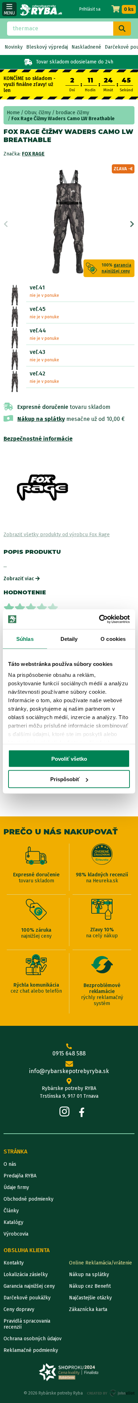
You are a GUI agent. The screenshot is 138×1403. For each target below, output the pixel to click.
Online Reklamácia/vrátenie (100, 1263)
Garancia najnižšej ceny (29, 1286)
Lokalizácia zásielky (26, 1275)
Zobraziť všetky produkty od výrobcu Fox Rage (57, 535)
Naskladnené (86, 47)
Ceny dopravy (19, 1309)
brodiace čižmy (72, 113)
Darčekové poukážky (27, 1298)
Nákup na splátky (41, 419)
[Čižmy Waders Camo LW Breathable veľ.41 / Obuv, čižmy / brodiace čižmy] (15, 295)
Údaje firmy (16, 1187)
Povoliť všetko (69, 758)
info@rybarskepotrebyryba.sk (69, 1071)
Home (13, 113)
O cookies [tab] (113, 639)
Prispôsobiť (65, 779)
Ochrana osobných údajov (33, 1339)
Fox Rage (33, 154)
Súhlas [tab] (25, 639)
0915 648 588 (69, 1053)
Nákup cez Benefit (90, 1286)
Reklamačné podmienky (31, 1350)
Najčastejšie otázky (90, 1298)
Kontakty (14, 1263)
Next (132, 224)
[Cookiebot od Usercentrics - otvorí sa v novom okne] (99, 619)
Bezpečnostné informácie (38, 438)
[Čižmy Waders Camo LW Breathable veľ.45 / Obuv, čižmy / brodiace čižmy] (15, 317)
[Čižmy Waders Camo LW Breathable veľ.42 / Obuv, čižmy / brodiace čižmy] (15, 381)
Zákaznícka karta (88, 1309)
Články (11, 1211)
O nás (10, 1164)
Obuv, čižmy (37, 113)
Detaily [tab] (69, 639)
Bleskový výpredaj (47, 47)
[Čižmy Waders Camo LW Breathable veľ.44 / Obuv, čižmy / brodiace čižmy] (15, 338)
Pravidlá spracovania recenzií (27, 1324)
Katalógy (13, 1222)
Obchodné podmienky (28, 1199)
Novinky (14, 47)
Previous (6, 224)
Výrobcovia (16, 1234)
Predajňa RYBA (20, 1176)
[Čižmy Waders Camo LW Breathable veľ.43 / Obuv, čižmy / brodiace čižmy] (15, 360)
